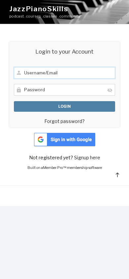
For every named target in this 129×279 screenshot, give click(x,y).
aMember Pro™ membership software (71, 168)
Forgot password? (64, 121)
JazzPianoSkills (38, 9)
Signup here (87, 157)
